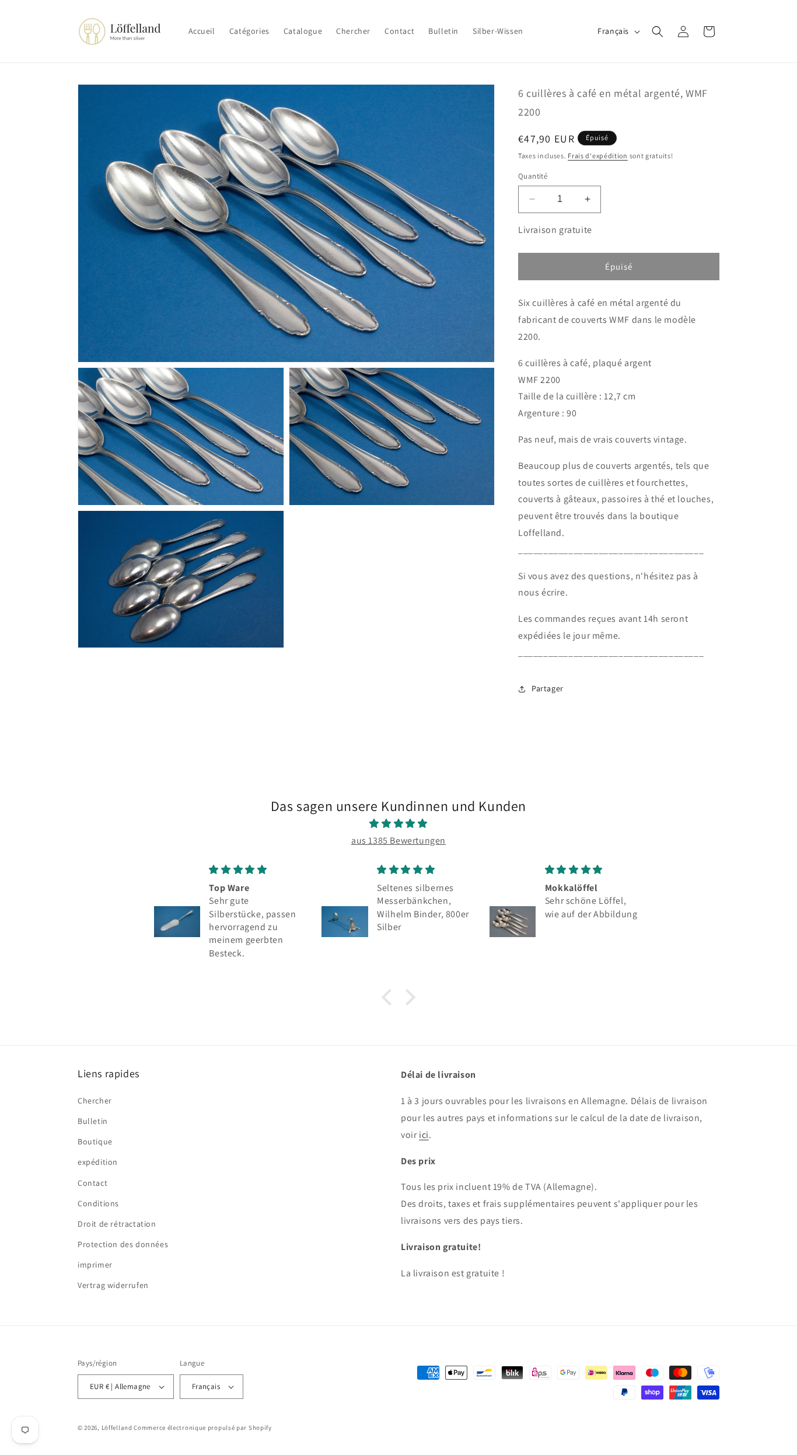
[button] (657, 31)
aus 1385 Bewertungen (398, 840)
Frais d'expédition (598, 155)
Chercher (95, 1100)
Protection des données (123, 1244)
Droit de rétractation (117, 1224)
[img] (398, 824)
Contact (92, 1183)
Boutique (95, 1141)
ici (424, 1135)
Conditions (98, 1203)
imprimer (95, 1264)
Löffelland (117, 1427)
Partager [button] (548, 688)
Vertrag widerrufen (113, 1285)
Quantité (532, 176)
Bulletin (93, 1121)
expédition (98, 1162)
